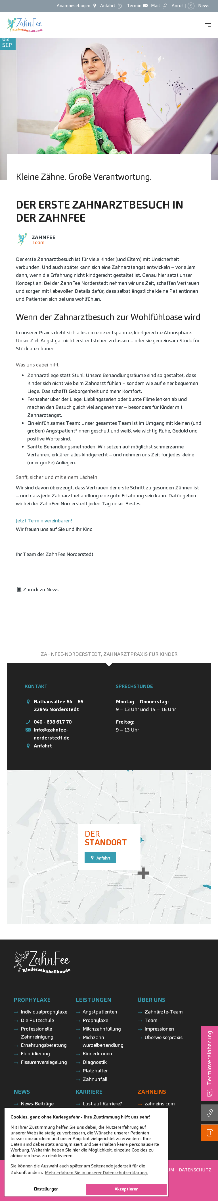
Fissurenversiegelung (44, 1062)
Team (151, 1020)
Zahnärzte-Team (163, 1011)
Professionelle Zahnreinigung (37, 1032)
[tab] (109, 654)
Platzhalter (95, 1070)
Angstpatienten (100, 1011)
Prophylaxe (95, 1020)
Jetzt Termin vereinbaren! (44, 520)
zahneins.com (159, 1103)
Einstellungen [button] (46, 1189)
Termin (133, 6)
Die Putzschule (37, 1020)
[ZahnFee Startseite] (25, 25)
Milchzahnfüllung (102, 1028)
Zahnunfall (95, 1079)
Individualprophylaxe (44, 1011)
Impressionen (159, 1028)
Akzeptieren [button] (127, 1189)
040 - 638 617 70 (53, 721)
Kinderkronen (97, 1053)
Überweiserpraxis (163, 1037)
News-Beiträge (37, 1103)
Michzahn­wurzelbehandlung (103, 1041)
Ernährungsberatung (44, 1045)
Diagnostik (95, 1062)
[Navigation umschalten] (208, 25)
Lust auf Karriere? (102, 1103)
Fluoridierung (35, 1053)
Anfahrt (43, 745)
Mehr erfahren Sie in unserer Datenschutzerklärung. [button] (96, 1173)
